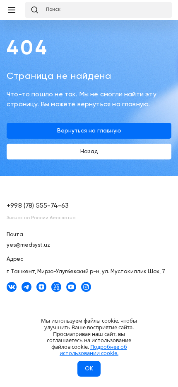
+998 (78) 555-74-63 (38, 206)
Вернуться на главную (89, 131)
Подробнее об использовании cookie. (93, 350)
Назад (89, 151)
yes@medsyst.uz (28, 245)
